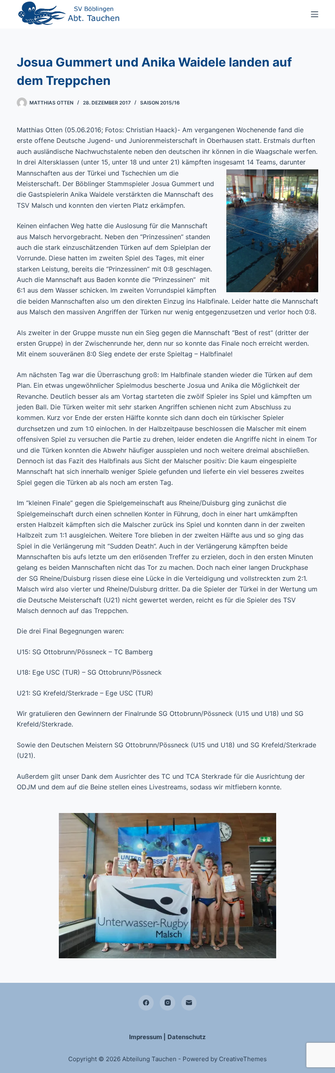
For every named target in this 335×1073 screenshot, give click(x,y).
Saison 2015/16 (160, 103)
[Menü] (314, 14)
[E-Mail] (189, 1003)
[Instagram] (167, 1003)
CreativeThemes (243, 1059)
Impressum (145, 1037)
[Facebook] (146, 1003)
